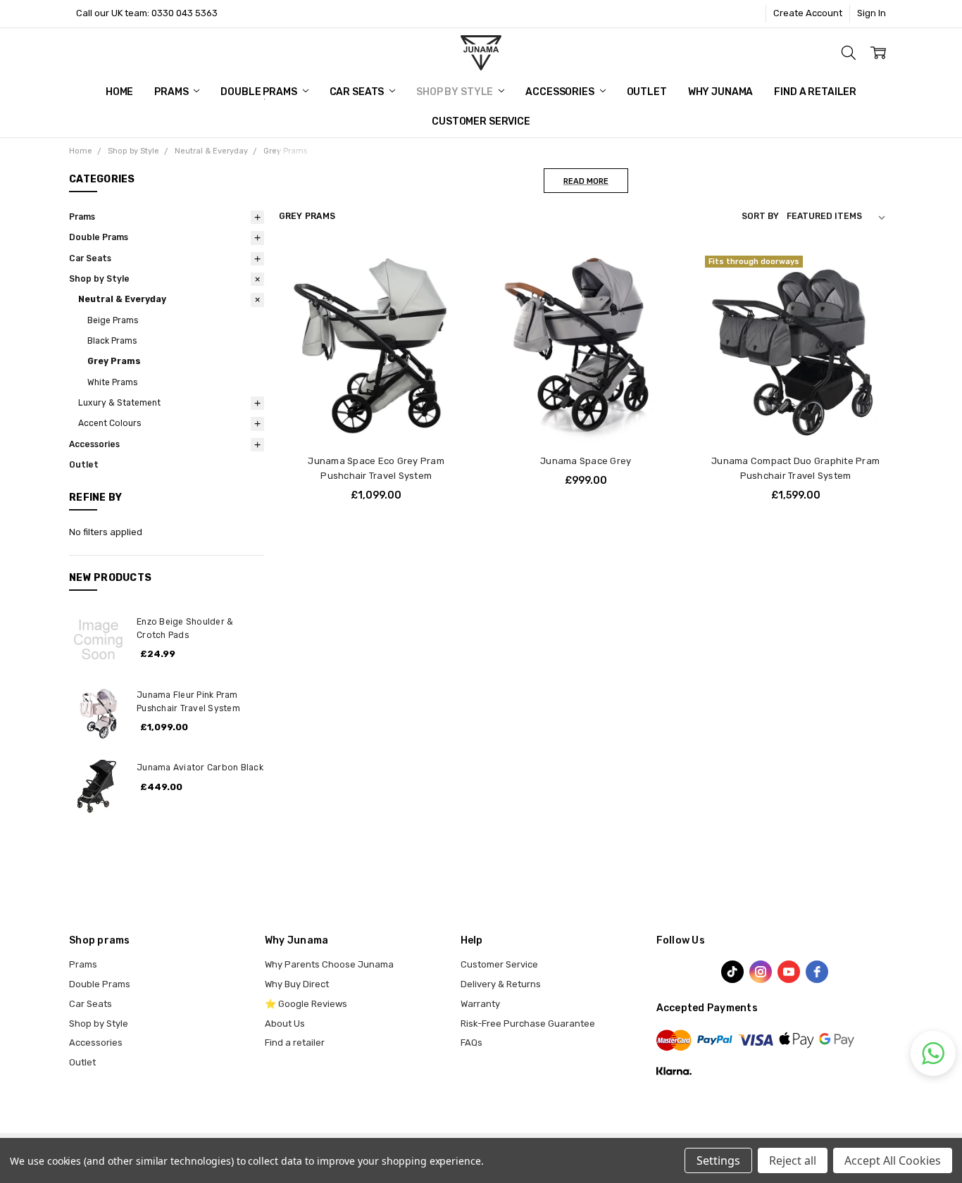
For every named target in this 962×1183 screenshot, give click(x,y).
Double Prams (259, 92)
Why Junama (721, 92)
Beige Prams (112, 320)
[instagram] (760, 971)
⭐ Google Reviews (306, 1004)
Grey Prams (114, 361)
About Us (285, 1023)
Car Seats (358, 92)
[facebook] (817, 971)
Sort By (760, 216)
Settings (718, 1160)
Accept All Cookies (892, 1160)
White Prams (112, 382)
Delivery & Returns (501, 984)
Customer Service (481, 121)
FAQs (471, 1042)
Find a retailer (295, 1042)
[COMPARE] (450, 294)
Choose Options (376, 416)
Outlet (647, 92)
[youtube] (788, 971)
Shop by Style (455, 92)
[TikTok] (732, 971)
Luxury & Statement (119, 403)
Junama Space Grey (585, 461)
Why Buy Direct (297, 984)
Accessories (560, 92)
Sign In (871, 13)
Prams (172, 92)
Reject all (792, 1160)
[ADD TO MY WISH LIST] (450, 316)
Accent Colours (109, 423)
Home (119, 92)
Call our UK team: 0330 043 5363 (147, 13)
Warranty (480, 1004)
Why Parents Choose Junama (329, 964)
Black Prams (112, 341)
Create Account (807, 13)
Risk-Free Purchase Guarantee (528, 1023)
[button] (933, 1053)
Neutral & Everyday (122, 299)
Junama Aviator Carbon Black (200, 767)
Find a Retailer (815, 92)
